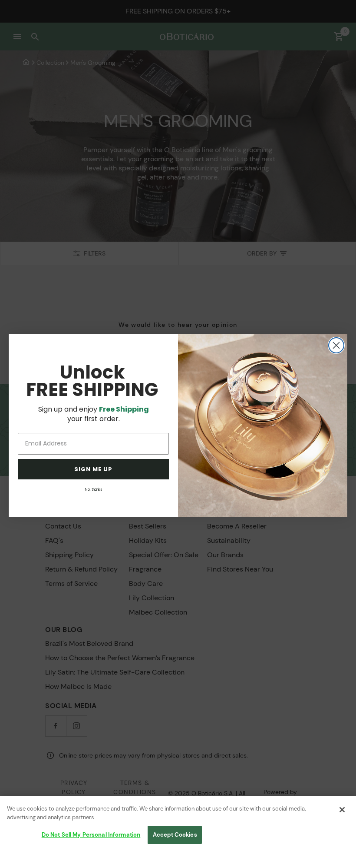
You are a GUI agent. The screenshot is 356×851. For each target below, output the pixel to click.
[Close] (342, 809)
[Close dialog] (336, 345)
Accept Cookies (175, 834)
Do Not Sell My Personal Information (91, 834)
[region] (178, 823)
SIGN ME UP (93, 469)
